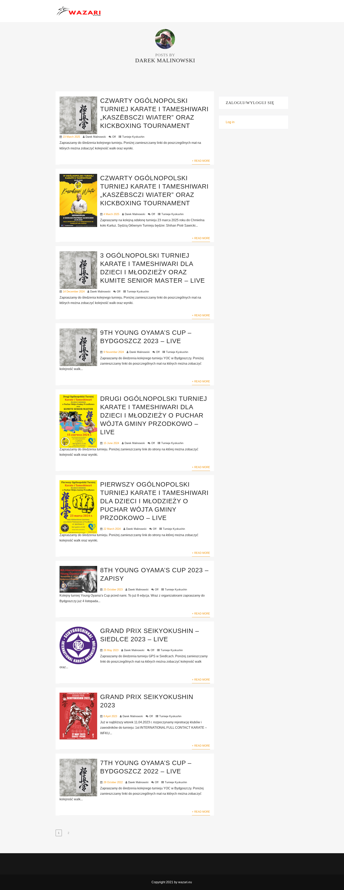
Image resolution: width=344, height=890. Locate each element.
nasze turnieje (197, 11)
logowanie (275, 11)
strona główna (140, 11)
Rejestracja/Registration (238, 11)
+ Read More (201, 160)
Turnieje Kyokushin (133, 136)
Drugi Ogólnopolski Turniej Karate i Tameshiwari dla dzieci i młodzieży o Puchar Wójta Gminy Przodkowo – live (153, 415)
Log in (230, 122)
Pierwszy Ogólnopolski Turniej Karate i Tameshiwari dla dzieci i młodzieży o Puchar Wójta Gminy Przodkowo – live (154, 501)
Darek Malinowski (96, 136)
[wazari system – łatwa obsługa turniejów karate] (78, 11)
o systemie (169, 11)
